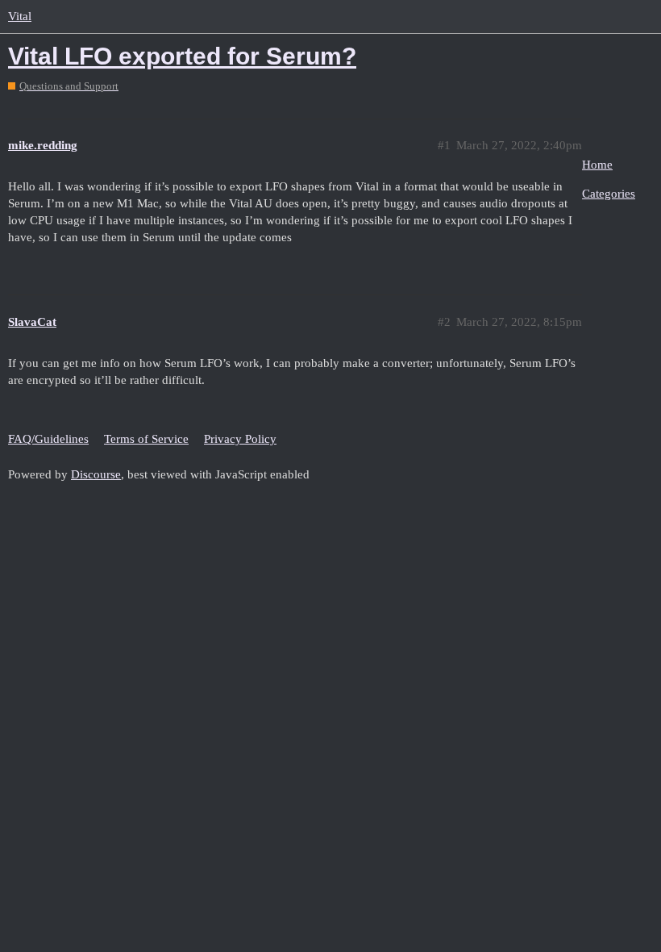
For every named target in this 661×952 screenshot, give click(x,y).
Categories (608, 193)
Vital (19, 16)
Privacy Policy (240, 438)
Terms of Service (146, 438)
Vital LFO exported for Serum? (182, 56)
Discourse (96, 474)
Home (597, 164)
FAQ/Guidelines (48, 438)
